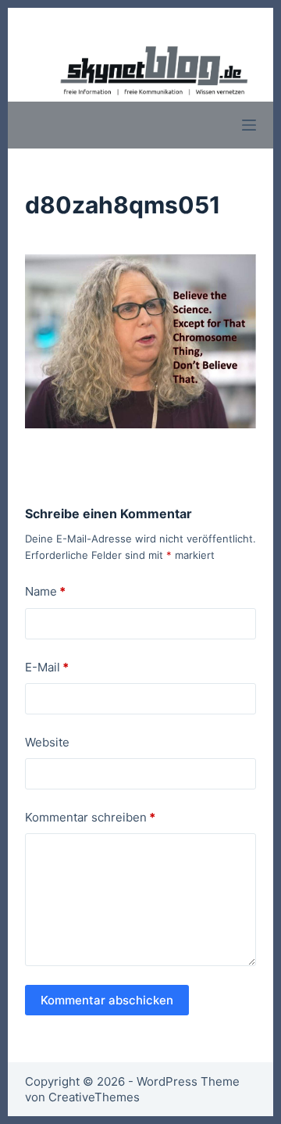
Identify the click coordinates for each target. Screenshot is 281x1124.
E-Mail (47, 667)
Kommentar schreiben (90, 817)
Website (47, 742)
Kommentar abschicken (107, 1000)
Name (45, 591)
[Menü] (249, 125)
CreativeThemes (94, 1097)
